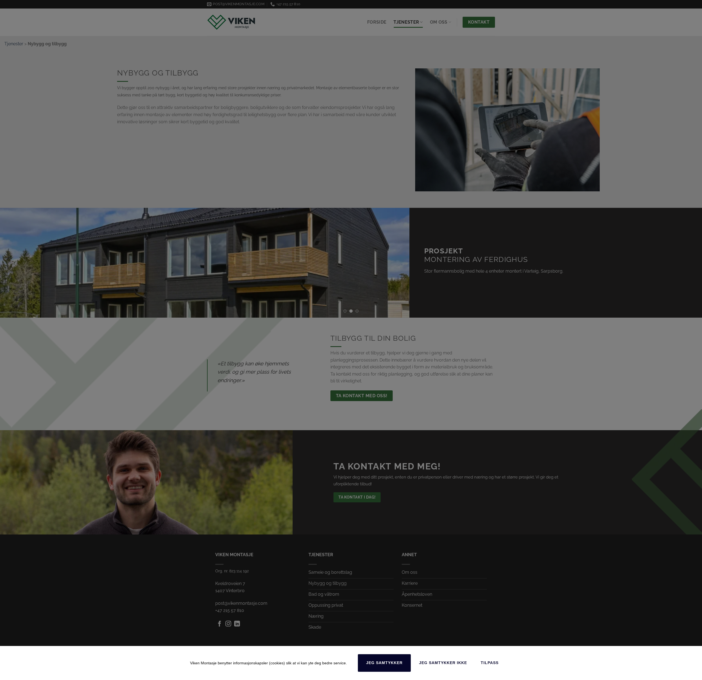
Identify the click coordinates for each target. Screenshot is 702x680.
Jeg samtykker (384, 663)
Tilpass (490, 663)
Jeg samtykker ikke (443, 663)
